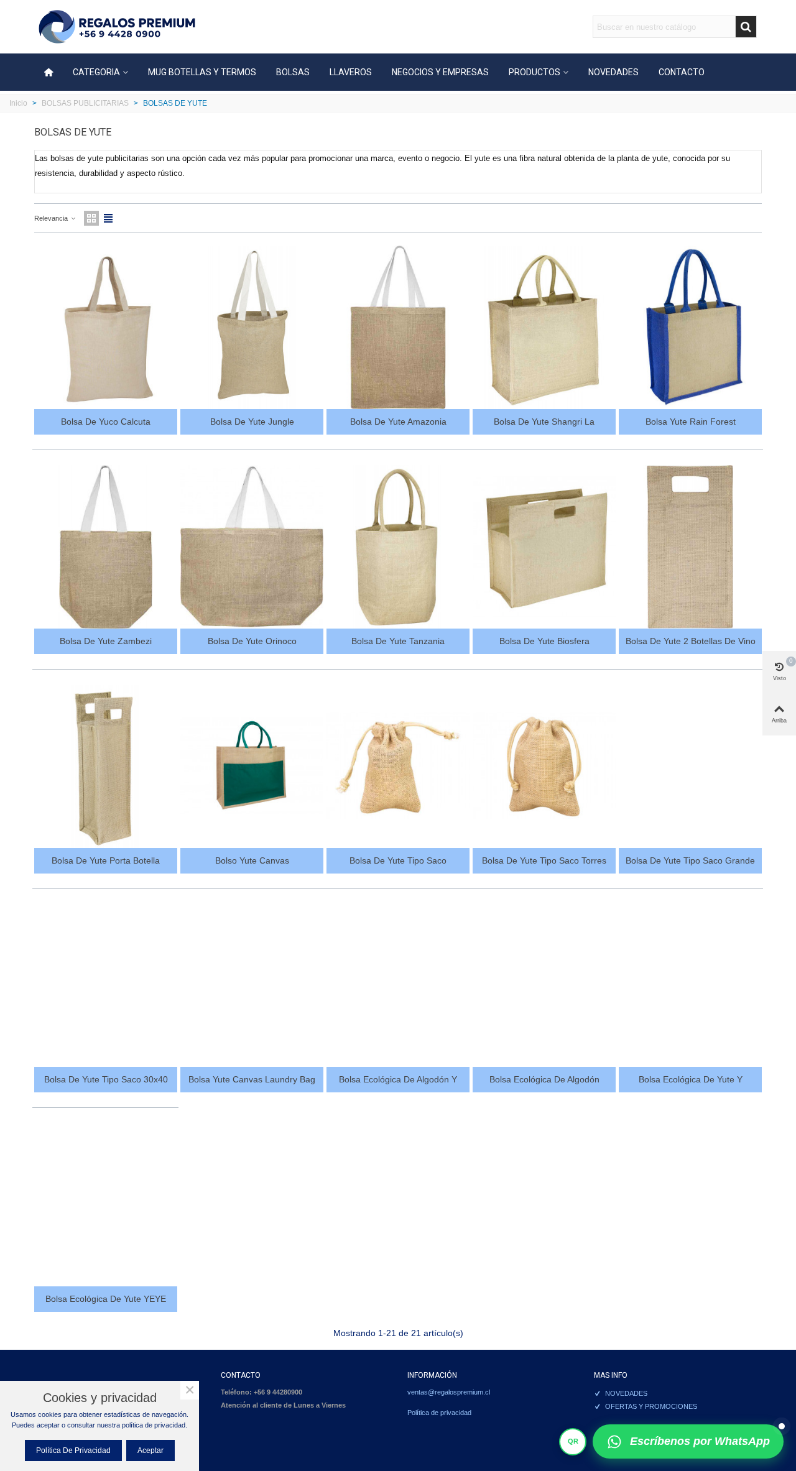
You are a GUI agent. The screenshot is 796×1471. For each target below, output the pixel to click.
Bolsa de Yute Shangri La (544, 422)
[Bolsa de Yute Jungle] (251, 327)
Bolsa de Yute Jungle (252, 422)
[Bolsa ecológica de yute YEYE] (105, 1204)
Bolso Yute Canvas (252, 860)
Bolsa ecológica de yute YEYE (105, 1299)
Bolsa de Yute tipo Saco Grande (690, 860)
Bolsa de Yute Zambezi (106, 641)
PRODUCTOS (534, 72)
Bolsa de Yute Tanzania (398, 641)
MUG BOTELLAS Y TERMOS (202, 72)
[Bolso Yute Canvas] (251, 766)
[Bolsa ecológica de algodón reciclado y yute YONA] (544, 986)
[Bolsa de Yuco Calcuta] (105, 327)
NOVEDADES (613, 72)
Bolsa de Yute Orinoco (252, 641)
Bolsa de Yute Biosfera (544, 641)
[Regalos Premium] (117, 27)
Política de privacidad (439, 1412)
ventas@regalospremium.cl (448, 1392)
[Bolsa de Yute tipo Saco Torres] (544, 766)
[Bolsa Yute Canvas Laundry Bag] (251, 986)
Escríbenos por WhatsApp (700, 1441)
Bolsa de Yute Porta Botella (106, 860)
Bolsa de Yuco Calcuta (105, 422)
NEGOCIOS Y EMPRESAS (440, 72)
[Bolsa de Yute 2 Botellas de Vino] (690, 547)
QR (573, 1441)
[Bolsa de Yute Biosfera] (544, 547)
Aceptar (150, 1450)
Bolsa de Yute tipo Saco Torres (544, 860)
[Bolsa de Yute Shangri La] (544, 327)
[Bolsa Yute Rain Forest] (690, 327)
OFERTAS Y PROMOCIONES (651, 1406)
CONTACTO (682, 72)
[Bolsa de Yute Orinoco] (251, 547)
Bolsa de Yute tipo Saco (398, 860)
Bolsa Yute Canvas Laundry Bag (251, 1079)
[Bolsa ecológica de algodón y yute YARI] (398, 986)
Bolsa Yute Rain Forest (691, 422)
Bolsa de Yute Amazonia (398, 422)
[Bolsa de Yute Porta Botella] (105, 766)
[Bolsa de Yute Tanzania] (398, 547)
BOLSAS (293, 72)
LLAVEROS (351, 72)
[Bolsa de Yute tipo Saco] (398, 766)
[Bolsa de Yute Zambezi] (105, 547)
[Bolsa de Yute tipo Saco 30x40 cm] (105, 986)
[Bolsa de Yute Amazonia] (398, 327)
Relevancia (52, 218)
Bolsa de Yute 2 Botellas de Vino (691, 641)
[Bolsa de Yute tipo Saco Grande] (690, 766)
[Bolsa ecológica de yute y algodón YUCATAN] (690, 986)
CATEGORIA (96, 72)
